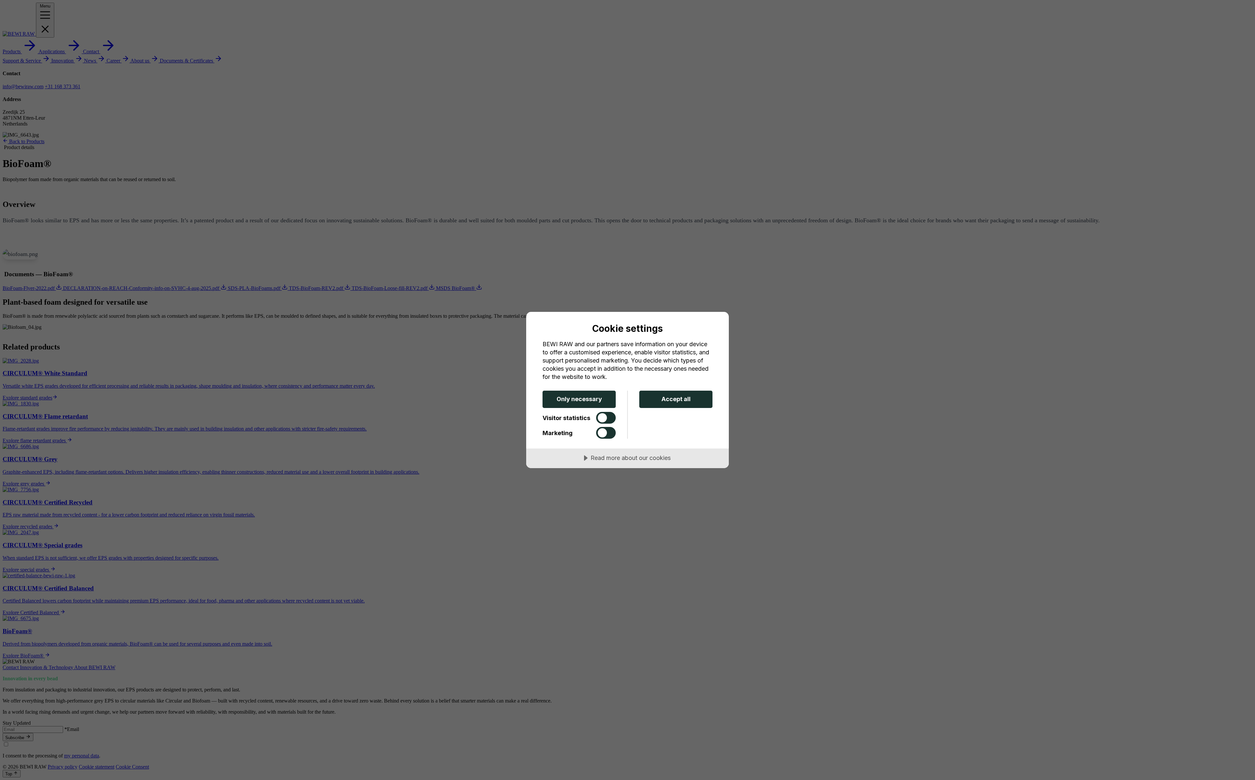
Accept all (676, 399)
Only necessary (579, 399)
